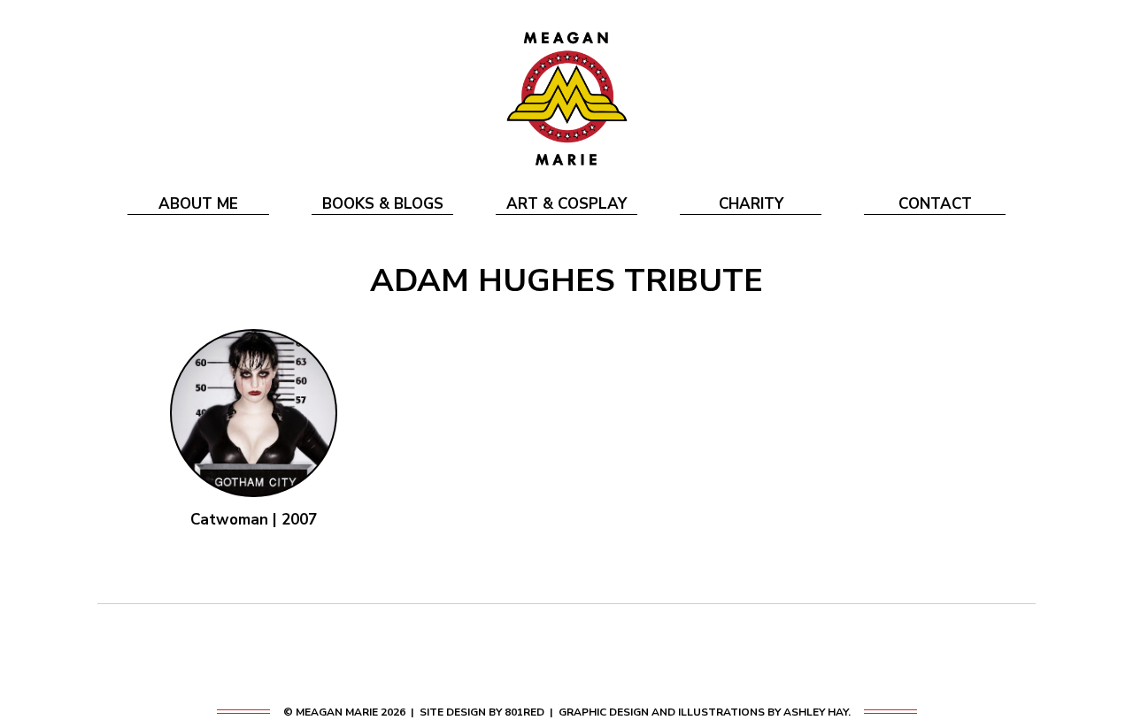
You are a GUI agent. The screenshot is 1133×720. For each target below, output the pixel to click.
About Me (198, 204)
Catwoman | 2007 (253, 519)
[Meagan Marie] (566, 97)
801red (524, 712)
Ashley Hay (815, 712)
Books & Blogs (382, 204)
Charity (751, 204)
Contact (935, 204)
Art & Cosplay (566, 204)
